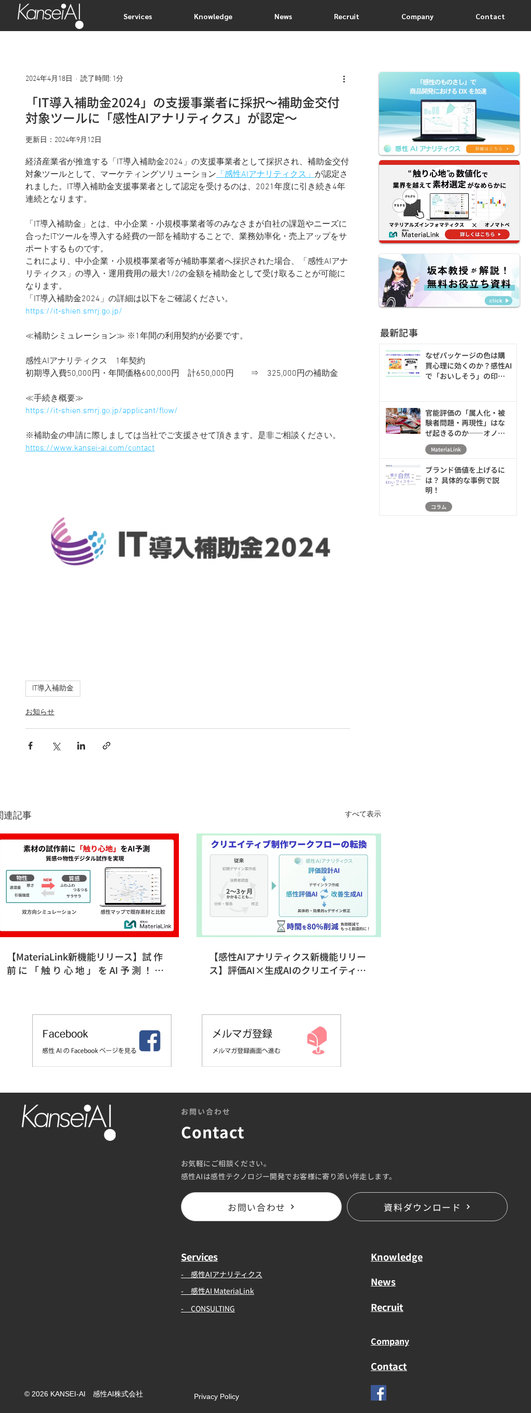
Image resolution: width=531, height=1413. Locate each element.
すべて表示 (363, 814)
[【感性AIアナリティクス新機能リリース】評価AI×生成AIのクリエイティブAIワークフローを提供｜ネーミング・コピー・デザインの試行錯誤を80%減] (289, 885)
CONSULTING (213, 1308)
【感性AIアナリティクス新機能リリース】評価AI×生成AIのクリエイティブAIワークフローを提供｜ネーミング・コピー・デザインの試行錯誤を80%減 (288, 963)
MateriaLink (446, 449)
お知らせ (39, 712)
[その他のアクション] (344, 79)
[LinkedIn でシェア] (81, 746)
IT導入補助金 (53, 688)
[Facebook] (378, 1393)
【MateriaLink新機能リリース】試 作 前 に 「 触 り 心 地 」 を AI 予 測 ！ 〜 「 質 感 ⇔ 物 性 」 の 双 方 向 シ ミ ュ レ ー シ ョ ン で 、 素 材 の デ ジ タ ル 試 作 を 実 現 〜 (85, 963)
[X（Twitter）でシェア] (56, 746)
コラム (438, 507)
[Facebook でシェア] (30, 746)
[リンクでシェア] (106, 746)
